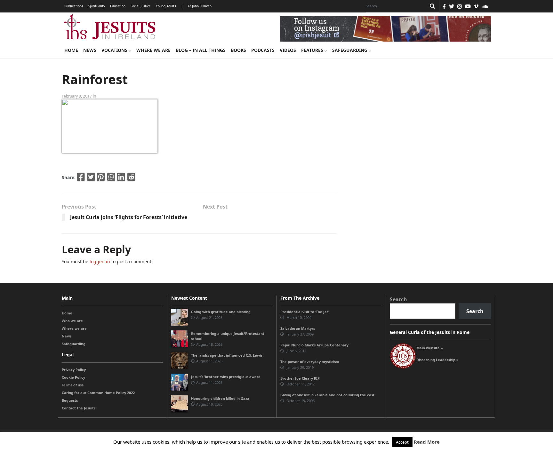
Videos (288, 50)
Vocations (115, 50)
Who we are (72, 320)
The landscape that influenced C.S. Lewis (226, 355)
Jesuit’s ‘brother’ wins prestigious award (225, 376)
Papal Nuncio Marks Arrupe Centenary (314, 345)
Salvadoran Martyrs (297, 328)
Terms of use (73, 385)
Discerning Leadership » (437, 359)
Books (238, 50)
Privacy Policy (74, 369)
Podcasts (263, 50)
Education (117, 6)
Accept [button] (402, 442)
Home (71, 50)
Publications (73, 6)
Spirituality (96, 6)
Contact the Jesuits (78, 408)
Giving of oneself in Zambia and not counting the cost (327, 394)
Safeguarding (350, 50)
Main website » (429, 347)
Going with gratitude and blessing (221, 311)
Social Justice (141, 6)
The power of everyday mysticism (309, 361)
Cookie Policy (73, 377)
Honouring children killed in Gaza (220, 398)
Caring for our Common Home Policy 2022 (98, 392)
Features (313, 50)
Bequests (70, 400)
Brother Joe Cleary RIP (300, 378)
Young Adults (166, 6)
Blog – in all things (201, 50)
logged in (100, 261)
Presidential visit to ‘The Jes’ (304, 311)
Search (398, 299)
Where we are (153, 50)
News (89, 50)
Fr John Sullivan (200, 6)
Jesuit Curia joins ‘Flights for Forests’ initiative (128, 217)
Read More (427, 442)
